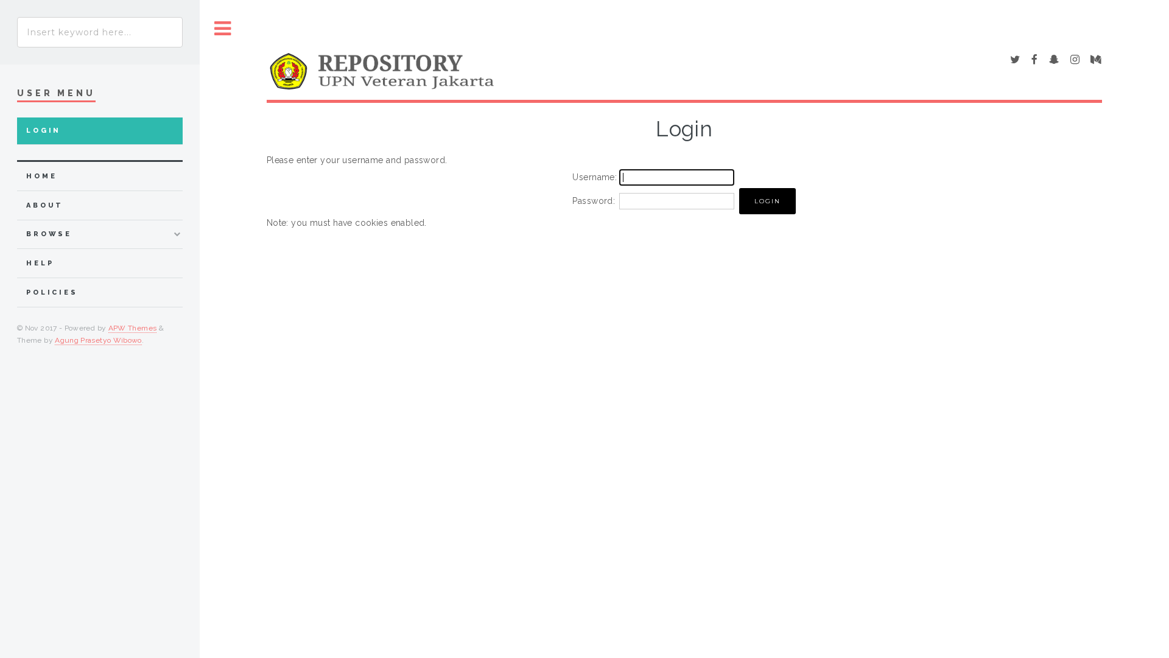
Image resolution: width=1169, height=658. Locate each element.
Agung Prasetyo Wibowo (98, 340)
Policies (52, 292)
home (41, 176)
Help (40, 263)
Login (43, 131)
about (44, 205)
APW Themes (132, 328)
